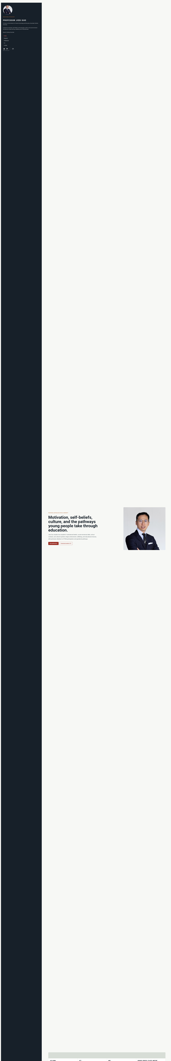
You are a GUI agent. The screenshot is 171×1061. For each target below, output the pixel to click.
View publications (53, 543)
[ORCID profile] (10, 49)
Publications (6, 40)
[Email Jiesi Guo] (4, 49)
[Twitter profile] (13, 49)
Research (6, 38)
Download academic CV (66, 543)
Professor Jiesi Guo (14, 20)
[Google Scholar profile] (7, 49)
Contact (5, 45)
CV (4, 43)
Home (5, 35)
